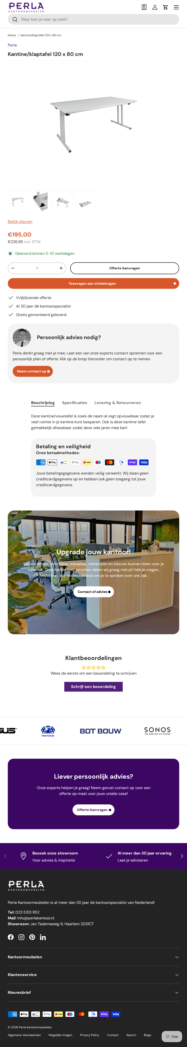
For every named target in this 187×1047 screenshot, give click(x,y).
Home (12, 35)
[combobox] (93, 19)
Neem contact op (31, 371)
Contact (113, 1035)
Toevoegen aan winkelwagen (92, 283)
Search (131, 1035)
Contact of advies (92, 591)
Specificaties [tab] (74, 402)
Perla (12, 45)
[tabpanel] (93, 421)
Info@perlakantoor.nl (35, 918)
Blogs (147, 1035)
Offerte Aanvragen (124, 268)
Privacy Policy (89, 1035)
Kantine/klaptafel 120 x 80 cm (40, 35)
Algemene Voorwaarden (24, 1035)
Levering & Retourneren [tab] (117, 402)
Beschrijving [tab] (43, 402)
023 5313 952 (27, 912)
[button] (165, 7)
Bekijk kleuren (20, 221)
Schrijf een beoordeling (93, 686)
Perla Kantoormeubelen (35, 1027)
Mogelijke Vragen (60, 1035)
